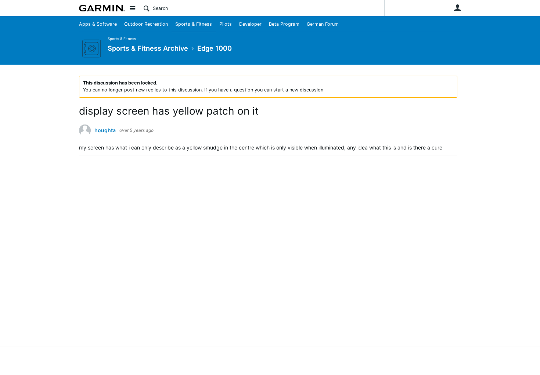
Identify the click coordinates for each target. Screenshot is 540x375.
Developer (250, 24)
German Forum (323, 24)
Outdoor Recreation (146, 24)
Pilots (225, 24)
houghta (105, 130)
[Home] (102, 8)
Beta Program (284, 24)
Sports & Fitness (193, 24)
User (457, 7)
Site (132, 8)
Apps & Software (98, 24)
